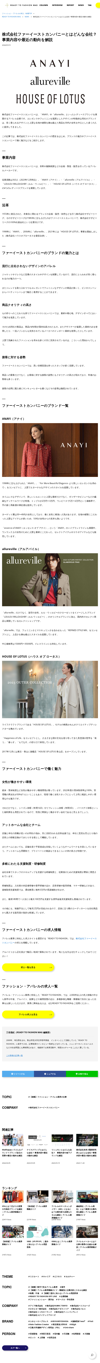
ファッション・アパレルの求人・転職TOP (17, 13)
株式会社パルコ (79, 1309)
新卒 (63, 1287)
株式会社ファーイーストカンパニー (44, 1107)
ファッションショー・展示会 (42, 1299)
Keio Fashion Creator (39, 1324)
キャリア (46, 1276)
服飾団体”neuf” (78, 1321)
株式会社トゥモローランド (41, 1312)
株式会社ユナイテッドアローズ (43, 1315)
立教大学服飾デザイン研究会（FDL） (45, 1327)
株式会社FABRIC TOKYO (57, 1305)
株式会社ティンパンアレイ (67, 1312)
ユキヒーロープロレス (39, 1321)
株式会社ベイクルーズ (80, 1305)
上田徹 (42, 1337)
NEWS (81, 5)
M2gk (73, 1324)
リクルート (34, 1276)
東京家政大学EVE (60, 1324)
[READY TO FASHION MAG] (22, 5)
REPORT (70, 5)
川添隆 (87, 1333)
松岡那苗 (76, 1333)
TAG (89, 5)
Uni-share (69, 1327)
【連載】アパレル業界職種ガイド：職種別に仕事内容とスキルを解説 (58, 1290)
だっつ (32, 1337)
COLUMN (43, 5)
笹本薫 (57, 1333)
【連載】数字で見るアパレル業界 (44, 1287)
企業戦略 (64, 1296)
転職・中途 (34, 1293)
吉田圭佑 (52, 1337)
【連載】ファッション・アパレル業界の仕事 (48, 1097)
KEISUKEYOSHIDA (60, 1321)
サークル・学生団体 (66, 1299)
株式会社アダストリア (59, 1309)
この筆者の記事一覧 (14, 1055)
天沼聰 (66, 1333)
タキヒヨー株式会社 (38, 1309)
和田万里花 (46, 1333)
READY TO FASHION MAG (11, 17)
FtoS (91, 1321)
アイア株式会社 (36, 1305)
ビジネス (58, 1276)
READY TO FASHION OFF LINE (43, 1296)
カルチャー (70, 1276)
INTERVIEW (57, 5)
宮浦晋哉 (33, 1333)
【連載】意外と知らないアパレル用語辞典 (60, 1293)
